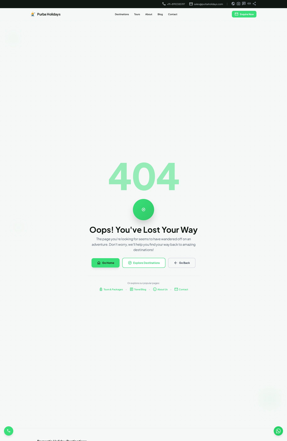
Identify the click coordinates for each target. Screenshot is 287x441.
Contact (172, 14)
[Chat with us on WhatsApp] (278, 432)
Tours (137, 14)
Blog (160, 14)
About (148, 14)
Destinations (122, 14)
